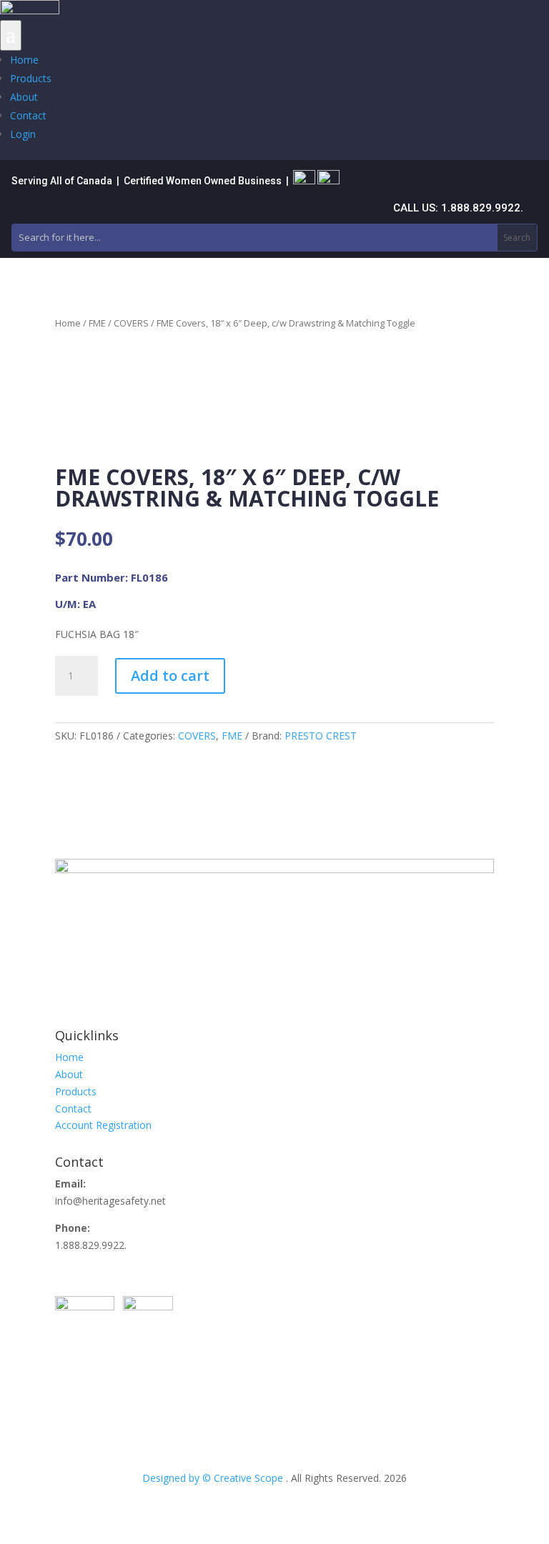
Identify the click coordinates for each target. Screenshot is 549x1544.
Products (30, 78)
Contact (28, 115)
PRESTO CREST (321, 735)
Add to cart (170, 675)
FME (97, 323)
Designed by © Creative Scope (214, 1478)
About (24, 97)
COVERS (131, 323)
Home (24, 59)
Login (23, 134)
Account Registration (103, 1125)
